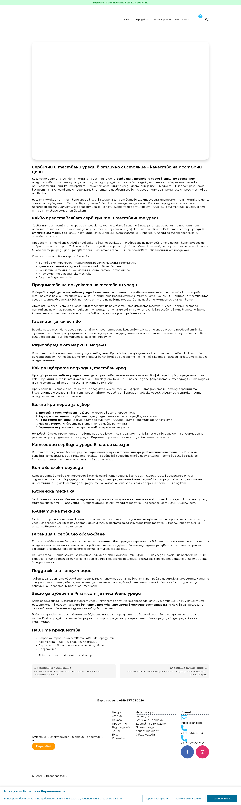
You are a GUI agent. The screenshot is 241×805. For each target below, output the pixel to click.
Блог (115, 734)
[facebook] (187, 751)
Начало (127, 19)
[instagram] (202, 751)
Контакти (182, 19)
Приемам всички (221, 798)
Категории (160, 19)
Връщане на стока (149, 720)
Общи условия (146, 734)
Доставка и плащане (151, 723)
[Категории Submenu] (170, 19)
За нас (116, 731)
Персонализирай (155, 798)
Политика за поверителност (148, 729)
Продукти (143, 19)
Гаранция (142, 716)
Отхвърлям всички (188, 798)
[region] (120, 795)
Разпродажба (121, 727)
